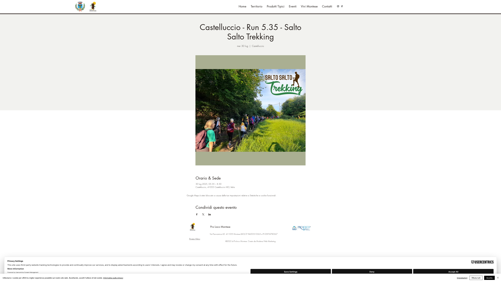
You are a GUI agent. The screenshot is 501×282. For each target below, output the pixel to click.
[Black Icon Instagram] (338, 6)
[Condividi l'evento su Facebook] (197, 214)
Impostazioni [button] (462, 278)
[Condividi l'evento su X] (203, 214)
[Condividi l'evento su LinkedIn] (209, 214)
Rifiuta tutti (476, 278)
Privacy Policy (194, 239)
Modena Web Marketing (266, 241)
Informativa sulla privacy (113, 278)
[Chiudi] (497, 278)
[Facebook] (342, 6)
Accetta (489, 278)
